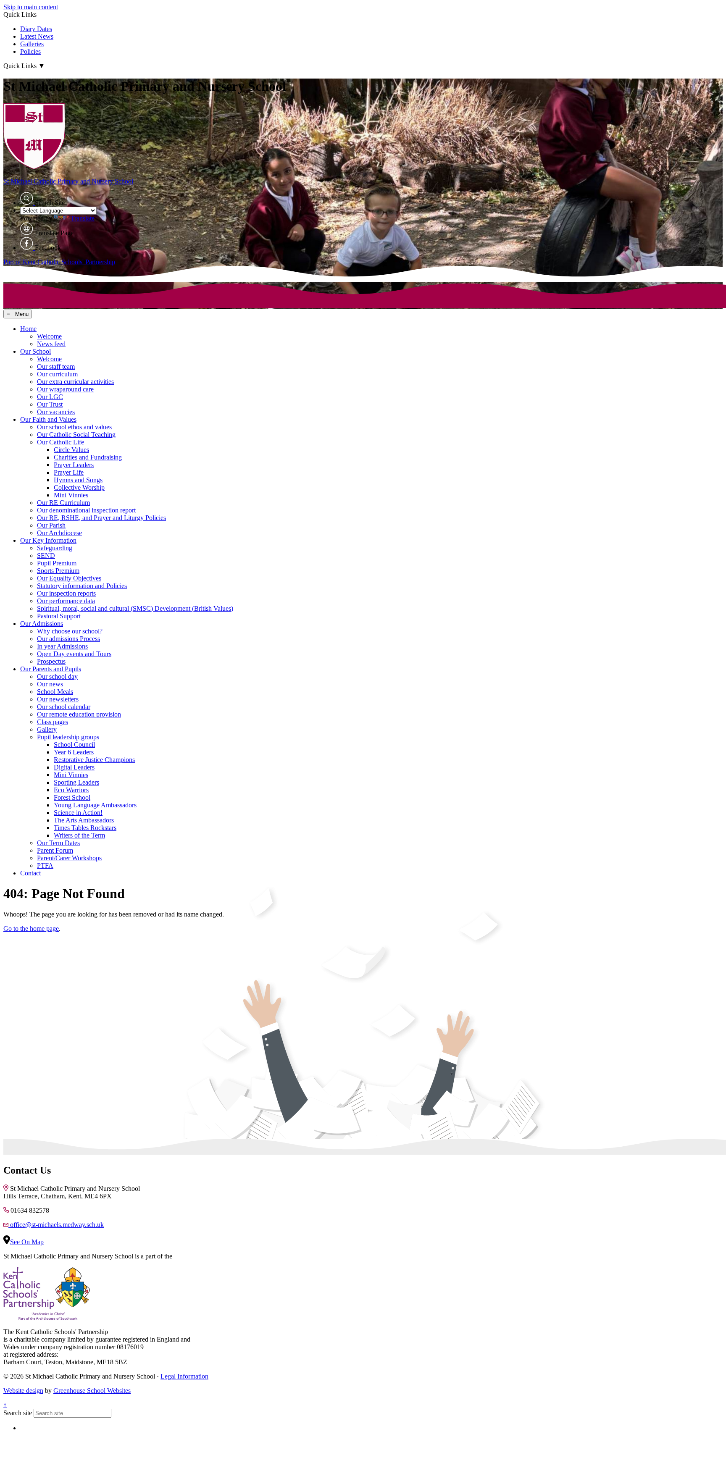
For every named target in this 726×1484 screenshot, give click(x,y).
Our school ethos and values (74, 427)
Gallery (47, 729)
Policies (30, 51)
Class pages (52, 721)
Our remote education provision (79, 714)
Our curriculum (57, 374)
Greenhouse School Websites (92, 1390)
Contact (30, 873)
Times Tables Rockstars (85, 827)
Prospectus (51, 661)
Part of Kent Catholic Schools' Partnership (59, 261)
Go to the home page (31, 928)
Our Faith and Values (48, 419)
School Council (74, 744)
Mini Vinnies (71, 495)
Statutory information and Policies (82, 585)
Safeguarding (54, 548)
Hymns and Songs (78, 479)
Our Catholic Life (60, 442)
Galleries (32, 43)
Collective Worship (79, 487)
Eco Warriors (71, 789)
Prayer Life (69, 472)
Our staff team (56, 366)
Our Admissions (41, 623)
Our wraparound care (65, 389)
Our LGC (50, 396)
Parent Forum (55, 850)
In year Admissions (62, 646)
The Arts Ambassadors (84, 820)
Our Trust (50, 404)
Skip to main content (30, 7)
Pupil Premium (56, 563)
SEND (46, 555)
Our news (50, 684)
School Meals (55, 691)
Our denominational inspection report (86, 510)
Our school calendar (63, 706)
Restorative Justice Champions (94, 759)
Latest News (36, 36)
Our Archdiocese (59, 532)
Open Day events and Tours (74, 653)
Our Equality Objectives (69, 578)
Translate (83, 218)
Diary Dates (36, 28)
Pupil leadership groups (68, 737)
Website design (23, 1390)
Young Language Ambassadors (95, 805)
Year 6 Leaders (74, 752)
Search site (17, 1412)
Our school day (57, 676)
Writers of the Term (79, 835)
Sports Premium (58, 570)
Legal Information (184, 1376)
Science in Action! (78, 812)
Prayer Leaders (74, 464)
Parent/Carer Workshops (69, 858)
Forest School (72, 797)
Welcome (49, 336)
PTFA (45, 865)
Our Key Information (48, 540)
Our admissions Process (68, 638)
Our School (35, 351)
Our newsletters (58, 699)
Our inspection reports (66, 593)
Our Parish (51, 525)
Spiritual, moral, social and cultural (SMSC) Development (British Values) (135, 608)
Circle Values (71, 449)
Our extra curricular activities (75, 381)
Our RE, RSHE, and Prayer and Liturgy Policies (101, 517)
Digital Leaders (74, 767)
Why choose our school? (70, 631)
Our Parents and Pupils (50, 668)
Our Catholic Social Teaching (76, 434)
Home (28, 328)
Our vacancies (56, 411)
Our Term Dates (58, 842)
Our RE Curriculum (63, 502)
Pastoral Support (59, 616)
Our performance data (66, 600)
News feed (51, 343)
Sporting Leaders (76, 782)
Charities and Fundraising (88, 457)
